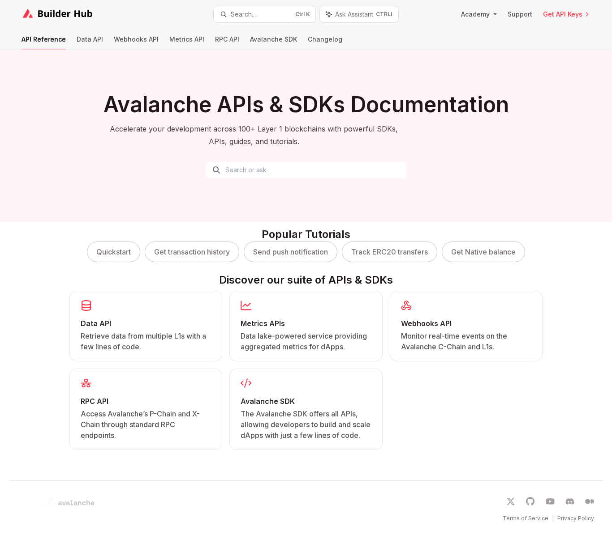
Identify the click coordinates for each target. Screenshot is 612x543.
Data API (90, 39)
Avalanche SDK (273, 39)
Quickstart (113, 251)
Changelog (325, 39)
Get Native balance (483, 251)
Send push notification (290, 251)
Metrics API (186, 39)
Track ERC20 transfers (389, 251)
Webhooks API (136, 39)
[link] (145, 326)
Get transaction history (192, 251)
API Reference (44, 39)
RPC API (227, 39)
